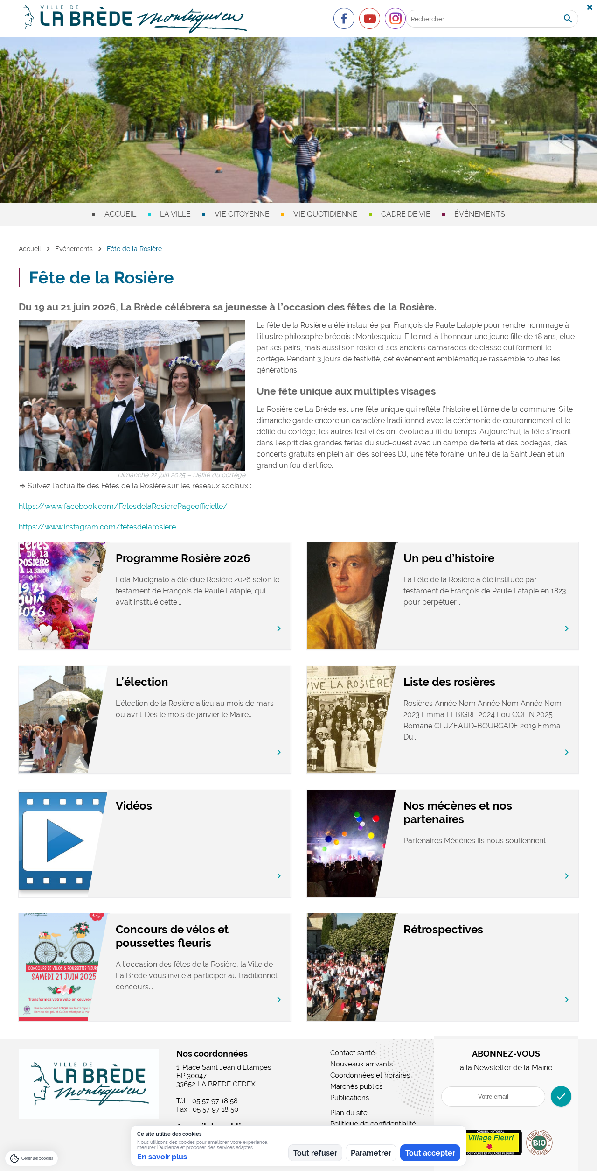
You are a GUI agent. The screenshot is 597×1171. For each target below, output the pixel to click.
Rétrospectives (443, 929)
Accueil (120, 214)
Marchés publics (356, 1086)
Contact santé (352, 1053)
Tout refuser (315, 1153)
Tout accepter (430, 1153)
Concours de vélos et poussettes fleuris (172, 936)
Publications (349, 1097)
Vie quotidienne (325, 214)
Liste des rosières (449, 682)
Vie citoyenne (242, 214)
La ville (175, 214)
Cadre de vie (405, 214)
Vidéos (134, 805)
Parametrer (371, 1153)
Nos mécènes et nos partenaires (457, 812)
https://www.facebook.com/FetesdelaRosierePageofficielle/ (123, 506)
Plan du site (349, 1112)
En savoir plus (162, 1156)
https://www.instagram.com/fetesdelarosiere (97, 526)
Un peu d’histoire (448, 558)
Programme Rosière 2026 (183, 558)
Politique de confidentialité (373, 1124)
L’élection (142, 682)
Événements (479, 214)
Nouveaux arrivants (361, 1064)
